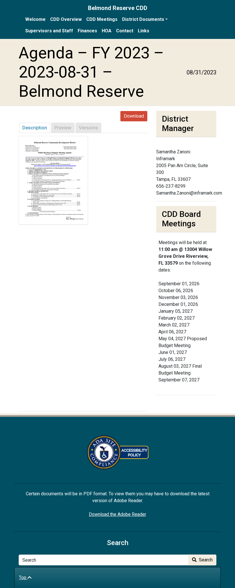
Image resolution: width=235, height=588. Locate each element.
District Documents (143, 19)
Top (23, 577)
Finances (87, 30)
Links (143, 30)
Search (205, 560)
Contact (124, 30)
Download (134, 116)
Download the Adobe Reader (117, 514)
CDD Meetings (101, 19)
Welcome (35, 19)
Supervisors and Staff (49, 30)
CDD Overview (66, 19)
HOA (106, 30)
